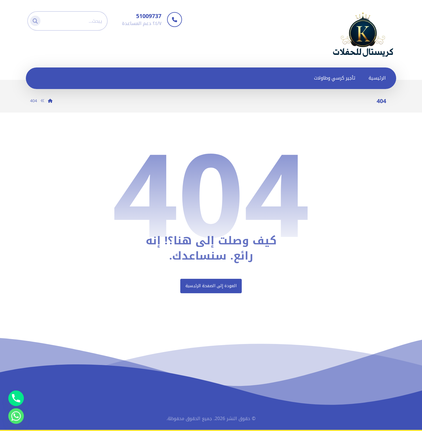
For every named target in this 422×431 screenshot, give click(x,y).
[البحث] (37, 19)
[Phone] (16, 398)
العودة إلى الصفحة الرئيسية (211, 286)
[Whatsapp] (16, 416)
